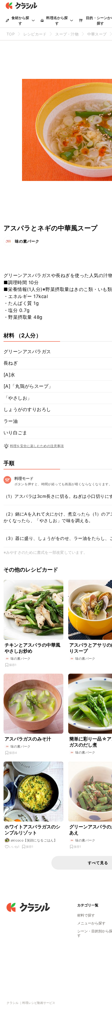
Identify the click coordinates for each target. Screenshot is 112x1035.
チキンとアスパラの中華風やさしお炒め (33, 648)
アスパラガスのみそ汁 (28, 739)
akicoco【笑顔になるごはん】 (34, 840)
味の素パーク (27, 241)
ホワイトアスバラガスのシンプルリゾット (33, 829)
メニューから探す (91, 923)
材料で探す (86, 915)
